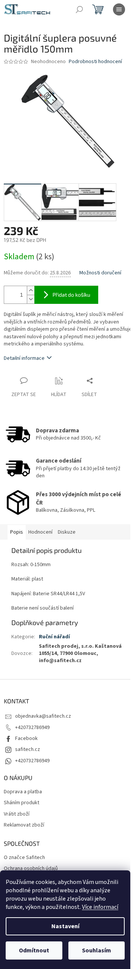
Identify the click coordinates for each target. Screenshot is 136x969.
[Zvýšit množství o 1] (30, 290)
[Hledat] (79, 9)
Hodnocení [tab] (40, 532)
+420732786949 (32, 727)
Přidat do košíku (71, 294)
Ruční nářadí (54, 637)
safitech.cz (27, 749)
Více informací (100, 907)
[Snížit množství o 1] (30, 299)
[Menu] (119, 9)
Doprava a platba (23, 792)
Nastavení (65, 926)
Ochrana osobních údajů (31, 868)
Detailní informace (24, 358)
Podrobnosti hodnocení (95, 61)
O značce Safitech (24, 857)
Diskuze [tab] (67, 532)
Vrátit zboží (16, 814)
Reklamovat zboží (24, 825)
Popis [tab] (16, 532)
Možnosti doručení (100, 273)
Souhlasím (96, 950)
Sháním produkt (21, 802)
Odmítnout (34, 950)
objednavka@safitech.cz (43, 716)
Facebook (26, 738)
